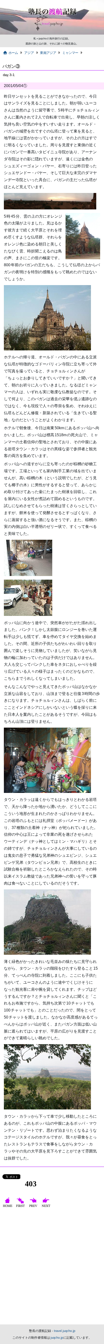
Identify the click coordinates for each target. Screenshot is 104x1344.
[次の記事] (46, 1207)
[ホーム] (8, 1207)
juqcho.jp (57, 1337)
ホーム (13, 53)
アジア (29, 53)
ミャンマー (70, 53)
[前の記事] (33, 1207)
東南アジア (48, 53)
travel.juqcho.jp (64, 1331)
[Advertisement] (52, 1268)
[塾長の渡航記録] (52, 33)
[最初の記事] (21, 1207)
